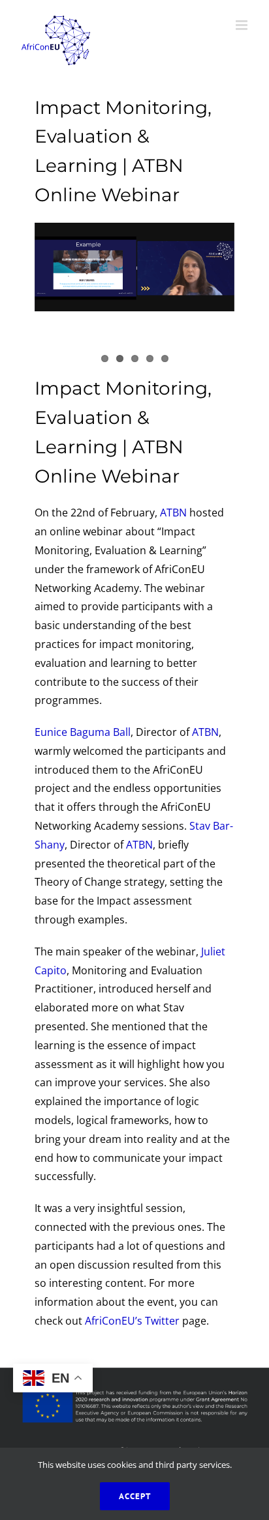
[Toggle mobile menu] (242, 25)
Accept (135, 1496)
